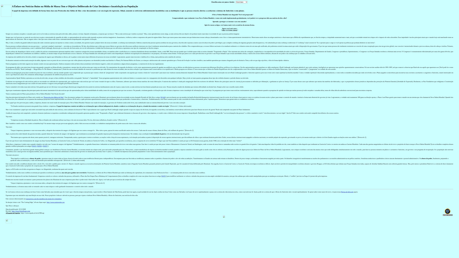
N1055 (163, 176)
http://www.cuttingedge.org (56, 202)
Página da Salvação (347, 192)
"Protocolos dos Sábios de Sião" (53, 97)
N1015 (34, 146)
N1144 (163, 97)
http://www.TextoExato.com (21, 211)
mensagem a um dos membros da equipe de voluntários (44, 199)
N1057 (45, 146)
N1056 (39, 146)
